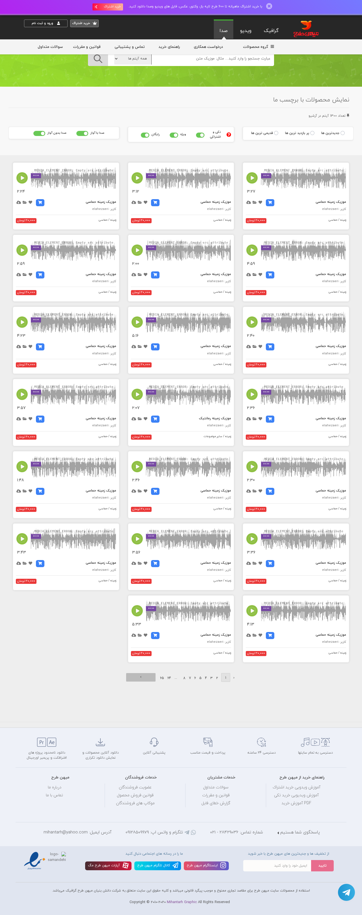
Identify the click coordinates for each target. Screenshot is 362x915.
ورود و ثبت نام (43, 23)
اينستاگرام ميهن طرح (203, 865)
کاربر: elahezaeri (334, 209)
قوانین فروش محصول (135, 795)
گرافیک (271, 30)
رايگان (155, 134)
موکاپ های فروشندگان (135, 803)
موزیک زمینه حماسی (331, 202)
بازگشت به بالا (38, 718)
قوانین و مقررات (87, 47)
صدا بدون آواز (56, 133)
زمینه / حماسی (337, 220)
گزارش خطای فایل (215, 803)
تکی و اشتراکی (215, 134)
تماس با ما (54, 795)
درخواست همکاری (208, 47)
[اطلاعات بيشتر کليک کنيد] (229, 134)
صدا (223, 30)
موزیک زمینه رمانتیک (215, 418)
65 (162, 678)
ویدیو (245, 30)
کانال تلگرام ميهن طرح (154, 865)
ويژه (183, 134)
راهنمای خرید (169, 47)
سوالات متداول (50, 47)
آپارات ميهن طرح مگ (104, 865)
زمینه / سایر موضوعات (217, 436)
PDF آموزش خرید (296, 803)
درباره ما (54, 787)
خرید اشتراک (112, 6)
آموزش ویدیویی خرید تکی (296, 795)
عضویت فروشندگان (135, 787)
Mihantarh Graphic (182, 902)
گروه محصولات (256, 47)
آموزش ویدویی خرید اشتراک (296, 787)
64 (169, 678)
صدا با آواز (97, 133)
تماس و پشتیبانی (130, 47)
